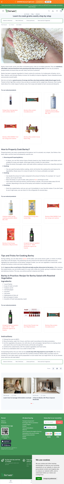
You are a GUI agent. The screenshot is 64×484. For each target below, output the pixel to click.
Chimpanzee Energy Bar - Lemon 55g (31, 217)
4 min (12, 24)
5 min (14, 395)
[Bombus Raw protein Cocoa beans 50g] (32, 127)
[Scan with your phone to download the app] (5, 431)
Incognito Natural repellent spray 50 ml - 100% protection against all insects (31, 245)
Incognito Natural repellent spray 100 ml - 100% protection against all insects (10, 327)
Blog (32, 14)
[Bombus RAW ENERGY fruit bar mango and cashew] (10, 127)
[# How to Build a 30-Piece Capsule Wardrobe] (46, 385)
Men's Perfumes (19, 20)
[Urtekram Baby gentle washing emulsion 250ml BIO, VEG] (10, 207)
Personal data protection (28, 435)
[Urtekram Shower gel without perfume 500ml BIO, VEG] (53, 101)
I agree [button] (39, 478)
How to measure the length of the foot (31, 431)
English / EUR (51, 427)
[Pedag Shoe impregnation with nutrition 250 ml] (10, 101)
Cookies (24, 438)
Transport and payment (28, 421)
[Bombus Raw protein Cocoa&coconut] (32, 101)
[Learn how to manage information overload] (17, 385)
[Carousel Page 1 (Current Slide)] (31, 403)
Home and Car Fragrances (44, 20)
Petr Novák (4, 24)
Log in (59, 422)
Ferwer (27, 14)
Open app (48, 1)
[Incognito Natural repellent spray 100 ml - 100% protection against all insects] (10, 316)
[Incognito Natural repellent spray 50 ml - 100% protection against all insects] (32, 234)
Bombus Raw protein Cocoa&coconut (30, 111)
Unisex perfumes (30, 20)
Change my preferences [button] (49, 478)
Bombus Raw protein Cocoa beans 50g (32, 137)
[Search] (49, 11)
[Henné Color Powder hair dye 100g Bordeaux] (32, 316)
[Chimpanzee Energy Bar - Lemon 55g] (32, 207)
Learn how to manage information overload (17, 398)
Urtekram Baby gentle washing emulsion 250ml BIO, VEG (9, 218)
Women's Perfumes (7, 20)
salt (36, 179)
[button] (6, 441)
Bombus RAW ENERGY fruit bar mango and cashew (10, 137)
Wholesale (3, 422)
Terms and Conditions (27, 428)
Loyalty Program (26, 424)
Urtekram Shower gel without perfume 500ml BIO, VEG (52, 111)
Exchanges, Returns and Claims (30, 422)
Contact (24, 426)
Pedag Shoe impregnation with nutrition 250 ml (10, 111)
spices (25, 258)
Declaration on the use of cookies (30, 433)
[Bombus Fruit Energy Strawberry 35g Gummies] (10, 234)
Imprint (24, 436)
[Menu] (3, 11)
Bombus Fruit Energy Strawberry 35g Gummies (9, 243)
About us (3, 421)
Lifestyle (38, 14)
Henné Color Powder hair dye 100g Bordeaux (31, 326)
